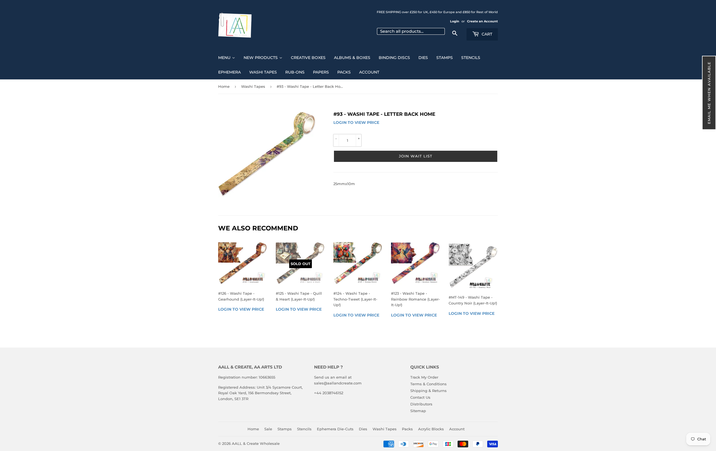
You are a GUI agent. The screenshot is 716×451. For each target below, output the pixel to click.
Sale (268, 429)
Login (454, 21)
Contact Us (420, 397)
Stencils (304, 429)
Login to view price (356, 122)
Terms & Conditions (428, 384)
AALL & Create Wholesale (256, 443)
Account (457, 429)
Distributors (421, 404)
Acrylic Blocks (431, 429)
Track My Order (424, 377)
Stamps (284, 429)
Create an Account (482, 21)
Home (224, 86)
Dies (363, 429)
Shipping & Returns (428, 390)
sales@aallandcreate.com (338, 383)
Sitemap (418, 411)
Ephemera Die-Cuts (335, 429)
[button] (709, 93)
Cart (486, 34)
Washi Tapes (253, 86)
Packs (407, 429)
